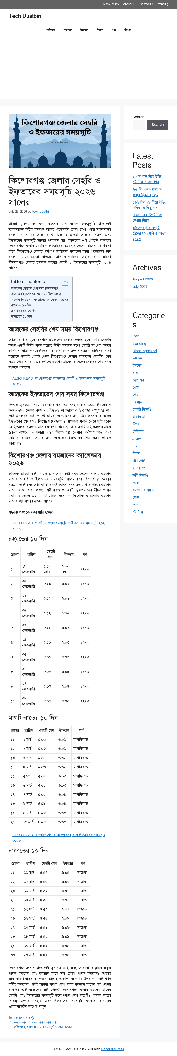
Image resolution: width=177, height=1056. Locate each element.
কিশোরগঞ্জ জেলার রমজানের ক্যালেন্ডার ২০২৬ (39, 300)
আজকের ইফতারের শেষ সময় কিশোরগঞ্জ (36, 294)
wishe (137, 358)
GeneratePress (112, 1049)
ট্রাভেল (68, 30)
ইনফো (84, 30)
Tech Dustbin (25, 16)
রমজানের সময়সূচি (24, 1018)
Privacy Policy (110, 4)
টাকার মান (140, 417)
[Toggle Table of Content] (63, 282)
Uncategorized (145, 351)
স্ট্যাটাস (138, 512)
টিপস (128, 30)
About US (129, 4)
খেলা (136, 387)
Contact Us (147, 4)
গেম (113, 30)
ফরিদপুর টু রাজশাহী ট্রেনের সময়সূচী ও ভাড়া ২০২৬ (43, 1027)
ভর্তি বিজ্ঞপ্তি (141, 475)
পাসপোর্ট (139, 461)
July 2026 (140, 286)
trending (163, 4)
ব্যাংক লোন (141, 468)
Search (138, 117)
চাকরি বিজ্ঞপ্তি (142, 409)
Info (136, 336)
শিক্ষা (136, 505)
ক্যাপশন (138, 380)
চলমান (137, 402)
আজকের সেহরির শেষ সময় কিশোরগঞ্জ (34, 288)
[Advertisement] (88, 69)
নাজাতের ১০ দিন (21, 316)
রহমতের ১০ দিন (21, 305)
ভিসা (100, 30)
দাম (135, 446)
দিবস (136, 453)
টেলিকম (50, 30)
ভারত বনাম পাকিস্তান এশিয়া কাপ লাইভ (36, 1022)
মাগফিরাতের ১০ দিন (23, 311)
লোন (136, 497)
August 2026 (143, 279)
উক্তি (136, 373)
